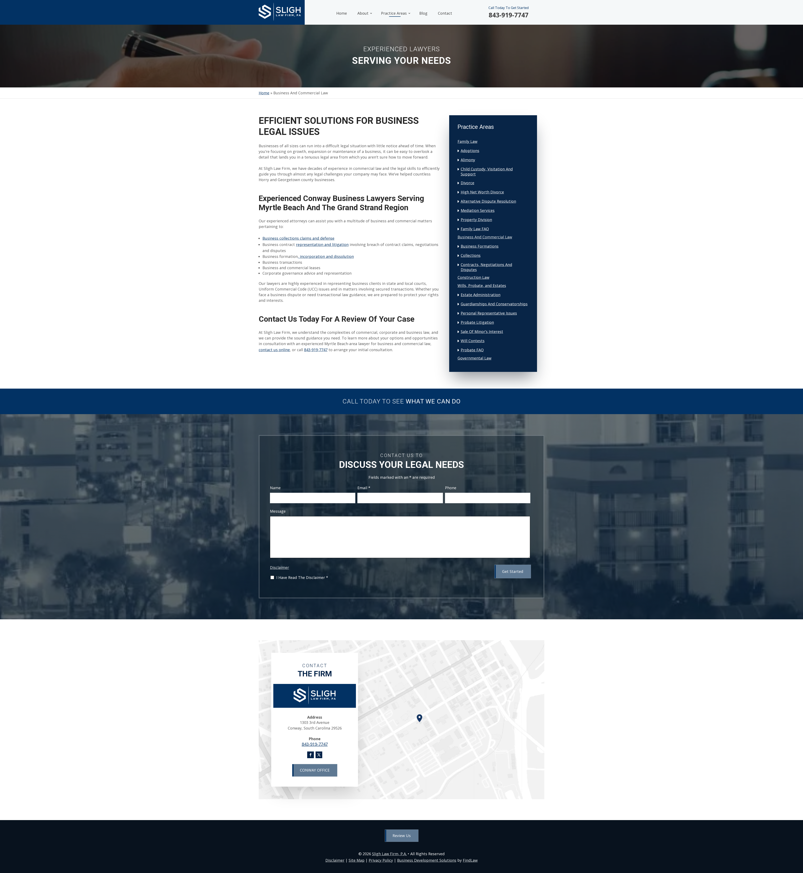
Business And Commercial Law (485, 236)
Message (278, 511)
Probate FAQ (472, 349)
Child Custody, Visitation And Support (487, 171)
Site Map (356, 860)
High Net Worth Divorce (482, 192)
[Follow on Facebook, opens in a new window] (310, 754)
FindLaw (470, 860)
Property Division (476, 219)
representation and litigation (322, 244)
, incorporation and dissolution (326, 256)
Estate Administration (480, 294)
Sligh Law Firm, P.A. (389, 853)
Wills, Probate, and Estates (482, 285)
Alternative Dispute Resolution (488, 201)
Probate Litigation (477, 322)
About (362, 13)
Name (275, 487)
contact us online (274, 349)
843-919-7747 (508, 15)
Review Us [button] (402, 835)
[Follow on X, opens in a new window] (319, 754)
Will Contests (473, 340)
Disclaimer (279, 567)
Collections (471, 255)
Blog (423, 13)
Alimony (468, 159)
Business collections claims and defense (298, 238)
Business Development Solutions (426, 860)
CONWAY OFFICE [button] (315, 770)
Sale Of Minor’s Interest (482, 331)
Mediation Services (478, 210)
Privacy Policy (381, 860)
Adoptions (470, 150)
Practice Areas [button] (394, 13)
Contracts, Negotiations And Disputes (486, 267)
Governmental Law (474, 358)
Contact (445, 13)
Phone (450, 487)
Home (341, 13)
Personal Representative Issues (489, 313)
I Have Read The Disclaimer (302, 578)
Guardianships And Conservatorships (494, 303)
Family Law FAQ (475, 228)
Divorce (467, 182)
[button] (799, 842)
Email (363, 487)
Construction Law (473, 277)
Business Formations (480, 246)
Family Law (467, 141)
